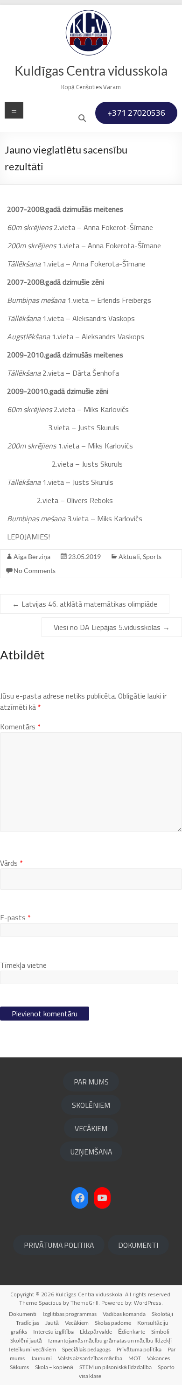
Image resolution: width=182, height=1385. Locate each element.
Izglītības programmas (69, 1313)
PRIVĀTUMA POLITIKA (59, 1245)
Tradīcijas (27, 1322)
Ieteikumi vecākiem (32, 1349)
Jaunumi (41, 1358)
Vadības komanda (124, 1313)
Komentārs (20, 726)
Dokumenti (22, 1313)
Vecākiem (77, 1322)
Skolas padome (113, 1322)
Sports (152, 556)
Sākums (19, 1367)
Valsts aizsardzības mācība (90, 1358)
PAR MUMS (91, 1082)
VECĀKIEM (91, 1128)
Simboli (160, 1331)
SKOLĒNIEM (91, 1105)
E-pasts (15, 917)
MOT (134, 1358)
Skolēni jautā (26, 1340)
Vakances (158, 1358)
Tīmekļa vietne (23, 965)
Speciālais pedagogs (86, 1349)
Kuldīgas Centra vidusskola (91, 70)
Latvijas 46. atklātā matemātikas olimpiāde (84, 604)
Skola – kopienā (54, 1367)
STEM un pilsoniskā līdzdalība (115, 1367)
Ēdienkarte (131, 1331)
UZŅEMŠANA (91, 1152)
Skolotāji (162, 1313)
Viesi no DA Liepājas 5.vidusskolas (112, 627)
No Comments (35, 570)
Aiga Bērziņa (32, 556)
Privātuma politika (139, 1349)
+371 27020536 (136, 112)
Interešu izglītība (53, 1331)
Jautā (52, 1322)
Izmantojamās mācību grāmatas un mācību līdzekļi (110, 1340)
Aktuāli (129, 556)
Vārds (11, 862)
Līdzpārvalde (96, 1331)
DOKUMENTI (138, 1245)
